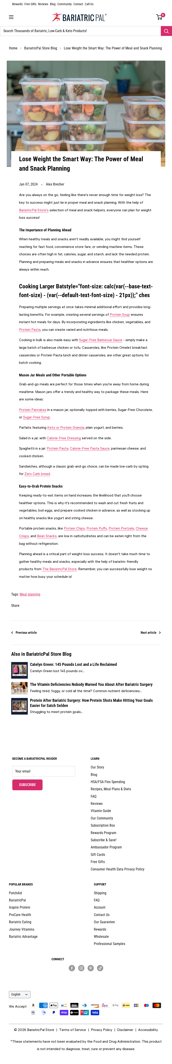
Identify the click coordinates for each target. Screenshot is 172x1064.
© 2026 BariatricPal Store (34, 1030)
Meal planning (30, 594)
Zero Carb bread (37, 474)
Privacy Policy (101, 1030)
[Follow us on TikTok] (100, 968)
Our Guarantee (104, 922)
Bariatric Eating (20, 922)
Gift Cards (98, 854)
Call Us (89, 4)
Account (99, 907)
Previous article (26, 633)
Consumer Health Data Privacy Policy (117, 869)
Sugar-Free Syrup (36, 417)
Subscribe (31, 784)
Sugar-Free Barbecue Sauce (100, 340)
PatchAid (15, 893)
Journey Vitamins (21, 929)
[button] (159, 17)
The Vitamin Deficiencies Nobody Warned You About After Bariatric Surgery (91, 684)
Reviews (43, 4)
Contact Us (102, 915)
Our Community (102, 818)
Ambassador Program (106, 847)
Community (64, 4)
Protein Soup (120, 314)
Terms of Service (72, 1030)
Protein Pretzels (121, 528)
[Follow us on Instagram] (81, 968)
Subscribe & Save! (103, 840)
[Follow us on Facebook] (72, 968)
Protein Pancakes (32, 410)
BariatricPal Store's (34, 210)
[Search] (166, 31)
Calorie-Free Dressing (64, 438)
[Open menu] (11, 17)
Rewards (17, 4)
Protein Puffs (96, 528)
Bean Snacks (47, 536)
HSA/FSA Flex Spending (108, 782)
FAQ (94, 796)
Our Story (97, 767)
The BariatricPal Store (59, 569)
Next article (148, 633)
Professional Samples (109, 944)
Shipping (100, 893)
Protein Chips (74, 528)
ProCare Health (20, 915)
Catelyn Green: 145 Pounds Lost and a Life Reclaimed (73, 664)
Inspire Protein (19, 907)
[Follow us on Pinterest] (91, 968)
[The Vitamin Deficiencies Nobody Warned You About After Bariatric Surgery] (19, 688)
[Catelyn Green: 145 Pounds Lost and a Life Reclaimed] (19, 670)
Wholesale (101, 936)
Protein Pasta (30, 329)
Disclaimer (125, 1030)
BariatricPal (17, 900)
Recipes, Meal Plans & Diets (111, 789)
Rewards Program (103, 833)
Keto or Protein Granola (65, 427)
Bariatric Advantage (23, 936)
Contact (78, 4)
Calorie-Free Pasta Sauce (90, 448)
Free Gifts (30, 4)
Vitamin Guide (101, 811)
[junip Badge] (86, 976)
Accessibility (148, 1030)
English (15, 994)
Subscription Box (103, 825)
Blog (53, 4)
